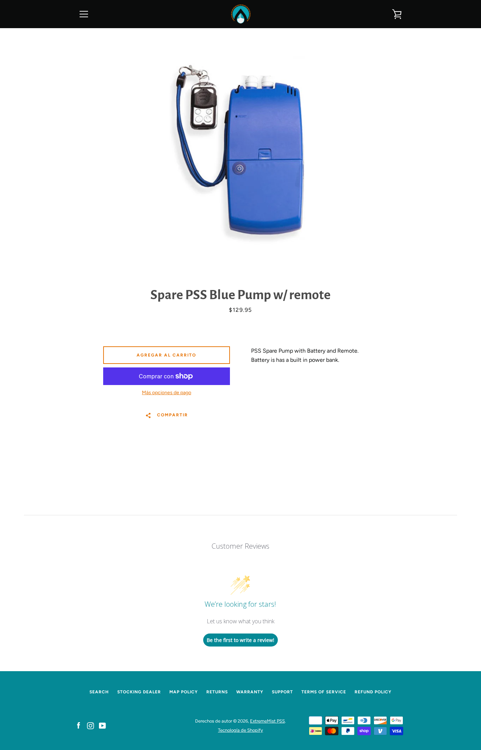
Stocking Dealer (139, 691)
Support (282, 691)
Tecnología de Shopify (240, 730)
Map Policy (183, 691)
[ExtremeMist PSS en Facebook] (78, 725)
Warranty (249, 691)
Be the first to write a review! (240, 640)
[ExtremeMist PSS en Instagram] (90, 725)
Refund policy (373, 691)
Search (99, 691)
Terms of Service (323, 691)
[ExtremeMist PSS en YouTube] (102, 725)
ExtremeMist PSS (267, 721)
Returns (217, 691)
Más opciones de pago (166, 393)
